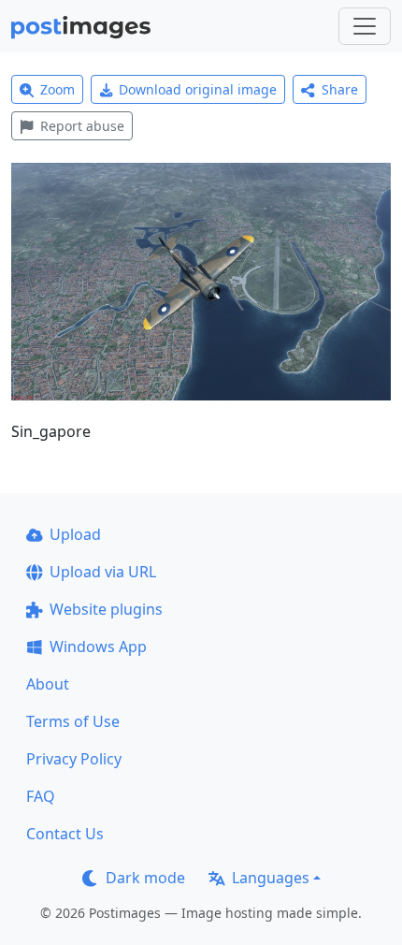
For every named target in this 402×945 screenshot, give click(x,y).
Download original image (198, 89)
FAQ (40, 796)
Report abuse (82, 126)
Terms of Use (73, 721)
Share (340, 89)
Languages (270, 877)
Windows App (98, 646)
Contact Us (65, 833)
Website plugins (106, 609)
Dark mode (145, 877)
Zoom (57, 89)
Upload (75, 534)
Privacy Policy (74, 759)
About (47, 684)
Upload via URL (103, 571)
